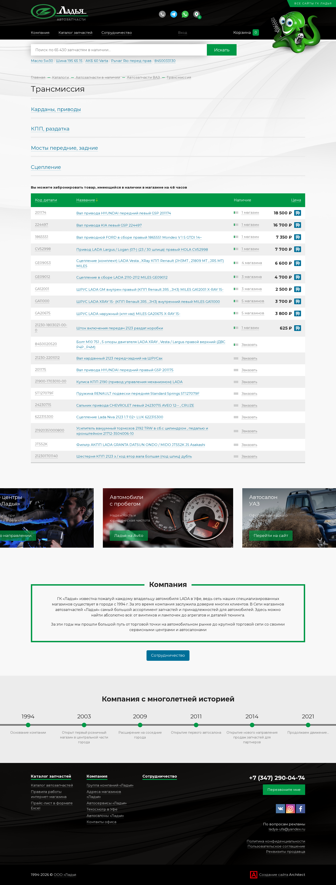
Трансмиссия (179, 77)
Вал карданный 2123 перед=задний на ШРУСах (119, 358)
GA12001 (42, 289)
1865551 (41, 237)
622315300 (44, 416)
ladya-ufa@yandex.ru (287, 829)
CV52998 (43, 249)
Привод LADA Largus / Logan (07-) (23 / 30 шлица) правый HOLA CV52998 (142, 249)
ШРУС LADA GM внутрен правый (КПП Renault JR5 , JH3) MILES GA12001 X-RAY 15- (150, 289)
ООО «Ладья (65, 874)
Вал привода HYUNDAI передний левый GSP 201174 (123, 213)
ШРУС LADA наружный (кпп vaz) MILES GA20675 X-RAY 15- (128, 314)
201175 (40, 369)
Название (85, 200)
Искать (221, 50)
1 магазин (250, 212)
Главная (38, 77)
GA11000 (42, 301)
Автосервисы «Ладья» (107, 803)
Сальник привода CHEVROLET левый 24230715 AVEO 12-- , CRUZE (135, 405)
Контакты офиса (101, 822)
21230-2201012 (47, 357)
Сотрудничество (168, 655)
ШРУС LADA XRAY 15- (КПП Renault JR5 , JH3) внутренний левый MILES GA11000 (148, 301)
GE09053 (43, 263)
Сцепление (46, 167)
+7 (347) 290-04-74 (277, 777)
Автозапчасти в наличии (98, 77)
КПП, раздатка (50, 128)
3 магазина (252, 277)
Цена (296, 200)
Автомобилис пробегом (126, 500)
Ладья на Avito (128, 535)
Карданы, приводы (56, 109)
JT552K (41, 444)
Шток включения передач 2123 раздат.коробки (119, 328)
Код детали (46, 200)
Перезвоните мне (284, 789)
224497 (41, 224)
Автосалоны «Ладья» (105, 815)
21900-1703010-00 (50, 381)
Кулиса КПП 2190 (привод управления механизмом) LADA (129, 382)
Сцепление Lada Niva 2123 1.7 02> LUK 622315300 (119, 417)
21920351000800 (49, 430)
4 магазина (252, 263)
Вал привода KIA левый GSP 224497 (109, 225)
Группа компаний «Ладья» (110, 785)
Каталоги (60, 77)
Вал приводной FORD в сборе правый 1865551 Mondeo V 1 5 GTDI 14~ (139, 237)
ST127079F (44, 393)
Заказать (249, 344)
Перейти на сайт (271, 535)
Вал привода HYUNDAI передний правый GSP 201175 (124, 370)
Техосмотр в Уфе (102, 809)
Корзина (242, 32)
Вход (182, 32)
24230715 (43, 405)
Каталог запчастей (51, 776)
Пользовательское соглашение (276, 846)
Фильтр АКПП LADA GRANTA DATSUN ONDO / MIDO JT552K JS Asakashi (140, 444)
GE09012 (42, 277)
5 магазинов (253, 301)
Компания (97, 776)
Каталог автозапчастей (52, 785)
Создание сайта (273, 874)
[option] (168, 518)
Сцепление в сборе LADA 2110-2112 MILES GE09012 (122, 277)
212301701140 (46, 456)
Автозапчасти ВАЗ (143, 77)
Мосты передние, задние (64, 148)
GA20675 (43, 313)
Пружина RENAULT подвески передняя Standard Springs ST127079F (138, 393)
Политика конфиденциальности (276, 841)
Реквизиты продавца (285, 851)
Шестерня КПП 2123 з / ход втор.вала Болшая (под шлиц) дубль (134, 456)
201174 (40, 212)
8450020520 (46, 344)
